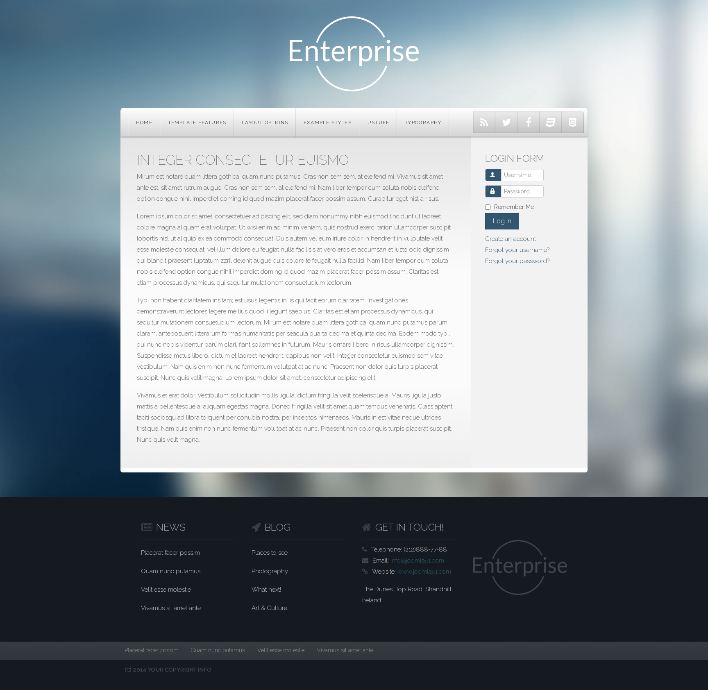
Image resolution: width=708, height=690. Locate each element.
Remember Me (514, 207)
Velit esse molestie (166, 589)
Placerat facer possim (170, 552)
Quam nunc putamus (170, 571)
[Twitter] (506, 122)
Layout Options (265, 122)
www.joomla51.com (424, 571)
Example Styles (328, 122)
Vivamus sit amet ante (171, 608)
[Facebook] (528, 122)
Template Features (197, 122)
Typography (423, 122)
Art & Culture (269, 608)
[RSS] (484, 122)
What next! (266, 589)
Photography (270, 571)
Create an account (510, 239)
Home (144, 122)
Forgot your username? (517, 250)
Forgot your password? (517, 261)
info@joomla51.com (417, 560)
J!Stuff (378, 122)
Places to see (270, 552)
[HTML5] (573, 122)
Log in (502, 221)
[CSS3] (551, 122)
